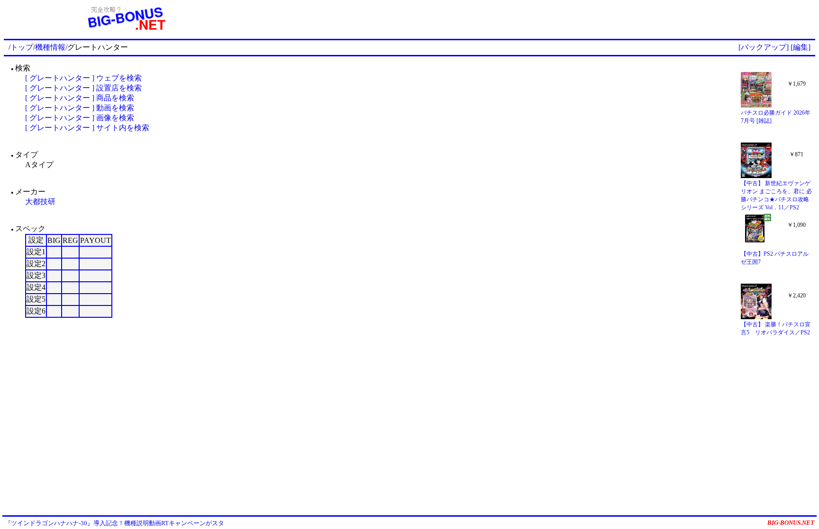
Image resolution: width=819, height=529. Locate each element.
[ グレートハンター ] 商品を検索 (79, 98)
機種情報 (50, 47)
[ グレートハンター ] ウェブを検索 (83, 78)
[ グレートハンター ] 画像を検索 (79, 118)
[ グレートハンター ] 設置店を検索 (83, 88)
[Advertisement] (531, 18)
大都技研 (40, 201)
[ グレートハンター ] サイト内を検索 (87, 128)
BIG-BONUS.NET (790, 522)
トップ (21, 47)
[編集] (800, 47)
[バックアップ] (763, 47)
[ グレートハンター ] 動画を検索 (79, 108)
